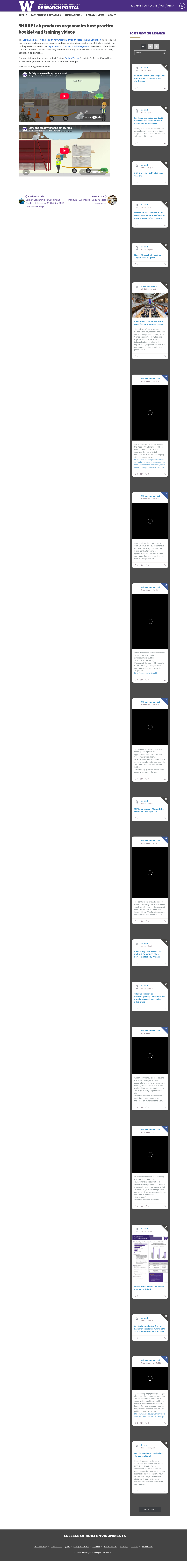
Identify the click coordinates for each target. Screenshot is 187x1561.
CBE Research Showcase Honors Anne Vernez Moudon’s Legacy (149, 322)
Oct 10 (150, 1231)
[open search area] (182, 6)
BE (132, 5)
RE (156, 5)
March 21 (156, 590)
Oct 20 (155, 1033)
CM (145, 5)
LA (151, 5)
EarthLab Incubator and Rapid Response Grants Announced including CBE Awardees (148, 121)
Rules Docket (110, 1546)
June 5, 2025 (151, 1448)
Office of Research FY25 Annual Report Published (149, 1287)
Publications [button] (72, 15)
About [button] (112, 15)
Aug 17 (150, 70)
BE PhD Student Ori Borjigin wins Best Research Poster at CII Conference (149, 78)
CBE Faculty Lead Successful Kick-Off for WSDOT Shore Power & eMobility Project (147, 954)
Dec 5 (155, 843)
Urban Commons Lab (150, 378)
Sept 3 (150, 1321)
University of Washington (27, 5)
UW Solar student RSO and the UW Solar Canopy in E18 (149, 810)
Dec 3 (150, 946)
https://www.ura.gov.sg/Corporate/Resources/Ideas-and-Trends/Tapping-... (149, 1415)
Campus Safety (81, 1546)
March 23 (156, 499)
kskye (144, 1445)
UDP (162, 5)
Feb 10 (150, 804)
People (23, 15)
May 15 (150, 207)
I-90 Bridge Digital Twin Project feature (149, 174)
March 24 (156, 381)
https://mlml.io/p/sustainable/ (146, 673)
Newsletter (147, 1546)
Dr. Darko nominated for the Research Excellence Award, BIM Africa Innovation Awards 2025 (149, 1329)
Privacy (124, 1546)
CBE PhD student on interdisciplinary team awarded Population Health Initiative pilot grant (149, 997)
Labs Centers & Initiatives (46, 15)
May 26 (150, 168)
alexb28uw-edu (146, 289)
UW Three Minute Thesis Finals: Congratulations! (149, 1454)
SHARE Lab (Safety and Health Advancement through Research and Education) (62, 39)
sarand (144, 67)
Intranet (170, 5)
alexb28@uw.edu (149, 286)
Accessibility (40, 1546)
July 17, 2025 (157, 1363)
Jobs (67, 1546)
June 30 (150, 113)
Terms (134, 1546)
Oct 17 (155, 1132)
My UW (96, 1546)
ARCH (138, 5)
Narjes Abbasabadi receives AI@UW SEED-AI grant (147, 256)
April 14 (155, 289)
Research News (95, 15)
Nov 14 (150, 988)
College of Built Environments (95, 1536)
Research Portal (53, 6)
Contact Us (56, 1546)
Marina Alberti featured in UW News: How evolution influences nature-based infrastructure (149, 215)
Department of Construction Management (68, 46)
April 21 (151, 250)
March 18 (156, 705)
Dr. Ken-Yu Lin (72, 58)
